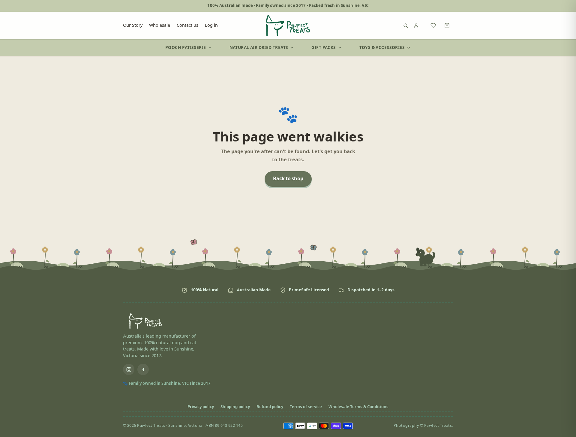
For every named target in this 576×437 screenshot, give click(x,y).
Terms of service (306, 407)
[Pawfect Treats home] (288, 25)
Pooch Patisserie (185, 47)
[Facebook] (143, 369)
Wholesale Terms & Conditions (358, 407)
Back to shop (288, 179)
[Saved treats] (433, 26)
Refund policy (269, 407)
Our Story (132, 25)
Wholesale (159, 25)
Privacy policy (201, 407)
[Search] (406, 26)
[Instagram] (128, 369)
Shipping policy (235, 407)
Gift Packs (323, 47)
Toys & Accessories (382, 47)
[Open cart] (447, 26)
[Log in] (419, 26)
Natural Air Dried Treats (259, 47)
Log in (211, 25)
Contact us (187, 25)
